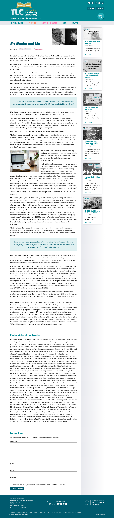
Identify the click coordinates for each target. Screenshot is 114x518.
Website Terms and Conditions (18, 512)
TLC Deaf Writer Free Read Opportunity (92, 42)
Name (12, 463)
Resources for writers (49, 23)
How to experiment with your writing (91, 108)
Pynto (103, 514)
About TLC (75, 23)
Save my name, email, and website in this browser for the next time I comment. (39, 484)
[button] (102, 3)
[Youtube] (99, 3)
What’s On (32, 23)
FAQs (64, 23)
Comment (14, 441)
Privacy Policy (33, 512)
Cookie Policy (42, 512)
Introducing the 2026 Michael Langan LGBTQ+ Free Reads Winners (91, 143)
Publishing (97, 164)
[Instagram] (96, 3)
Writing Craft (96, 97)
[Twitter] (89, 3)
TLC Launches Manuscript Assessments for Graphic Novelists (92, 75)
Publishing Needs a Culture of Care (92, 178)
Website (13, 477)
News (85, 61)
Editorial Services (17, 23)
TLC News (28, 49)
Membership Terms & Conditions (72, 512)
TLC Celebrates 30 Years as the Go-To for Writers (92, 212)
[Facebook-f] (92, 3)
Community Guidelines (54, 512)
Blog (21, 49)
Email (12, 470)
